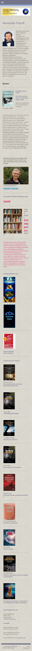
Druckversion (8, 646)
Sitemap (15, 646)
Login (28, 646)
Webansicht (26, 648)
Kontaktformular (20, 637)
